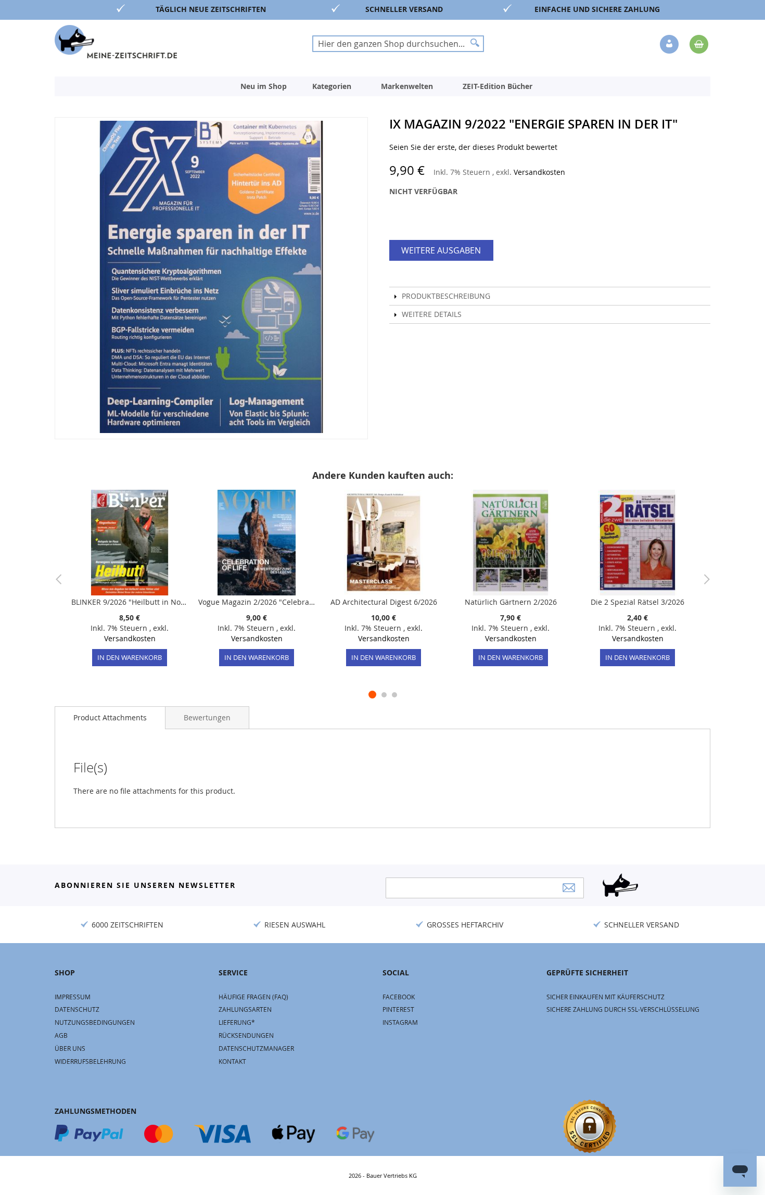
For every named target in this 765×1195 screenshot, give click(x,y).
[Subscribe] (569, 887)
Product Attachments (110, 717)
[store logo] (116, 41)
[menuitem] (263, 86)
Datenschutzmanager (256, 1048)
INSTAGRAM (400, 1022)
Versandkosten (539, 172)
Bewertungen (207, 717)
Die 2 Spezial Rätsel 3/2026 (637, 602)
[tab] (110, 717)
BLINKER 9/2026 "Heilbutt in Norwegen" (129, 602)
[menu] (382, 86)
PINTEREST (398, 1009)
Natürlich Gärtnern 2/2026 (511, 602)
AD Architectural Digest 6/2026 (383, 602)
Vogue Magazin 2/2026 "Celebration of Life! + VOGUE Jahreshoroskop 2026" (256, 602)
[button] (670, 44)
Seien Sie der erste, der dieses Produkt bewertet (473, 147)
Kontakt (232, 1061)
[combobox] (398, 43)
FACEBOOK (398, 997)
